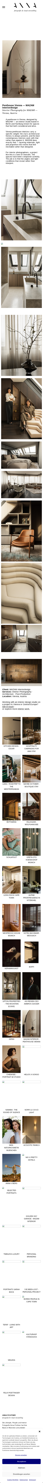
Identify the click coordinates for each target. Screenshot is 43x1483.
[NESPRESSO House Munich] (11, 918)
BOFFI (31, 967)
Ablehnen (21, 1468)
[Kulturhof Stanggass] (31, 1332)
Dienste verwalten (21, 1455)
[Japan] (11, 1024)
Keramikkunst (11, 968)
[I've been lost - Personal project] (31, 1274)
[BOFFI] (31, 952)
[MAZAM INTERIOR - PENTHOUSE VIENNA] (31, 1024)
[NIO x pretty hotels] (31, 1155)
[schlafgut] (11, 842)
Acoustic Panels (32, 1145)
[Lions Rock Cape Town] (11, 880)
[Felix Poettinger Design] (11, 1377)
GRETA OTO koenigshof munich (31, 859)
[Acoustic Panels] (31, 1130)
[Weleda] (11, 1345)
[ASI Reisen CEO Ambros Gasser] (31, 986)
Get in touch (8, 707)
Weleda (11, 1360)
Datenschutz (24, 1480)
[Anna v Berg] (11, 1168)
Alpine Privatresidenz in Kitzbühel (31, 897)
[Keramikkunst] (11, 953)
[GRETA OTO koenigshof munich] (31, 842)
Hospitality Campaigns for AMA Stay (31, 748)
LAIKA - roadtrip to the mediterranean (12, 786)
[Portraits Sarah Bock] (11, 1274)
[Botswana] (11, 806)
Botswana (11, 822)
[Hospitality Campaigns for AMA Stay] (31, 731)
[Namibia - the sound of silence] (11, 1094)
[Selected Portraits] (11, 1188)
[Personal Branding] (31, 1238)
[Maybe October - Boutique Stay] (31, 768)
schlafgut (11, 857)
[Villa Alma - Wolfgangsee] (31, 806)
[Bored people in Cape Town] (31, 1296)
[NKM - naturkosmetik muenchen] (11, 1130)
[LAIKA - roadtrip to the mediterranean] (11, 768)
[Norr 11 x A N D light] (31, 1094)
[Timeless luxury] (11, 1238)
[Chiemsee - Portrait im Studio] (11, 1059)
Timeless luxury (11, 1254)
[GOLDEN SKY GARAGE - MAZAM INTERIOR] (31, 1201)
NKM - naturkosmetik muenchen (11, 1147)
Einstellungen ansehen (21, 1474)
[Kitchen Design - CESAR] (11, 731)
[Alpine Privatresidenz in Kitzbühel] (31, 880)
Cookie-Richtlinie (12, 1480)
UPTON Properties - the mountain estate (11, 1003)
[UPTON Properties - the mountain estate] (11, 986)
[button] (39, 1431)
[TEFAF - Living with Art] (11, 1309)
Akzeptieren (21, 1461)
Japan (11, 1039)
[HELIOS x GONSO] (31, 1059)
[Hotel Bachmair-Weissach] (31, 918)
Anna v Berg (11, 1183)
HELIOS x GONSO (31, 1074)
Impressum (32, 1480)
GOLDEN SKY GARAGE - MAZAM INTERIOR (31, 1218)
